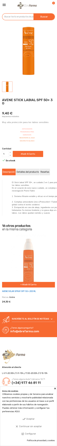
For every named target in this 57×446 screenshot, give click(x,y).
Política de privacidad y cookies (41, 440)
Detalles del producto (28, 172)
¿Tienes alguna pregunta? (21, 328)
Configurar (28, 434)
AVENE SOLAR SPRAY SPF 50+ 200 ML (19, 291)
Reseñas (45, 172)
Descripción (9, 172)
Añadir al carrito (28, 154)
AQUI (17, 411)
